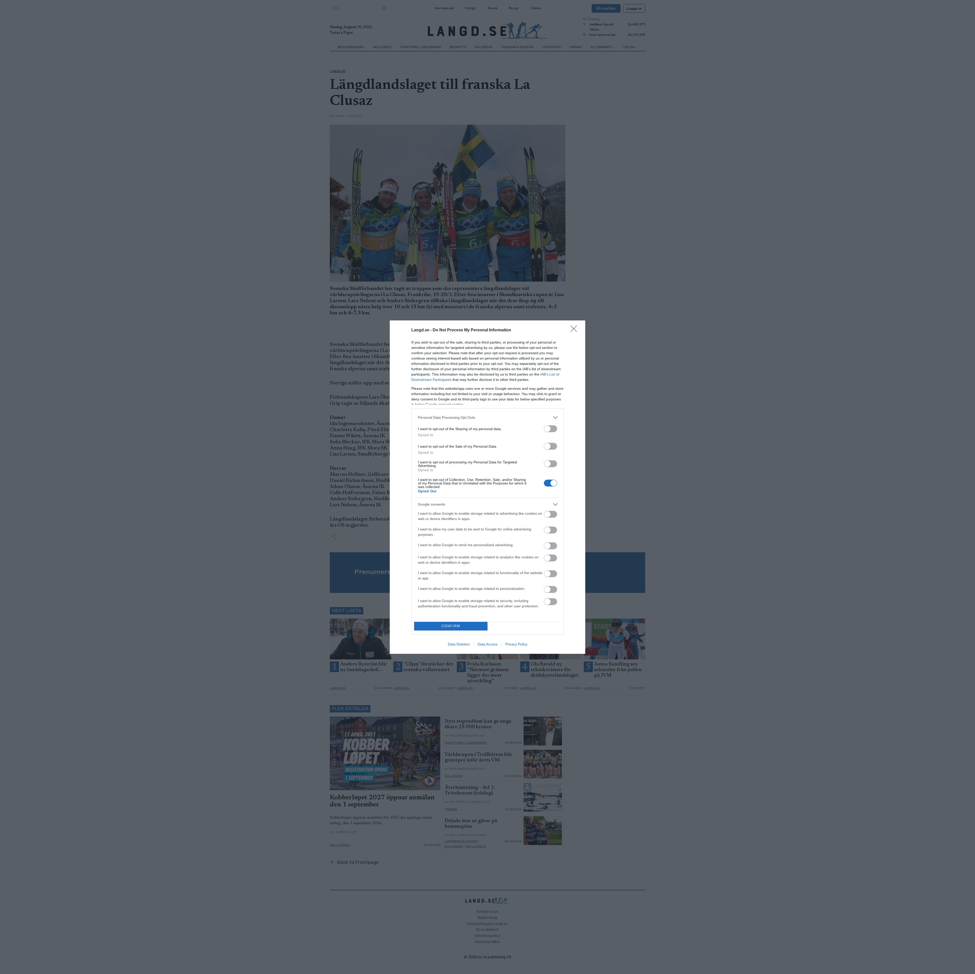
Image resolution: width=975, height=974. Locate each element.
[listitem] (487, 417)
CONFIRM (451, 626)
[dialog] (487, 487)
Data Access (487, 644)
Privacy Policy (516, 644)
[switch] (550, 428)
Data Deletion (459, 644)
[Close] (575, 330)
